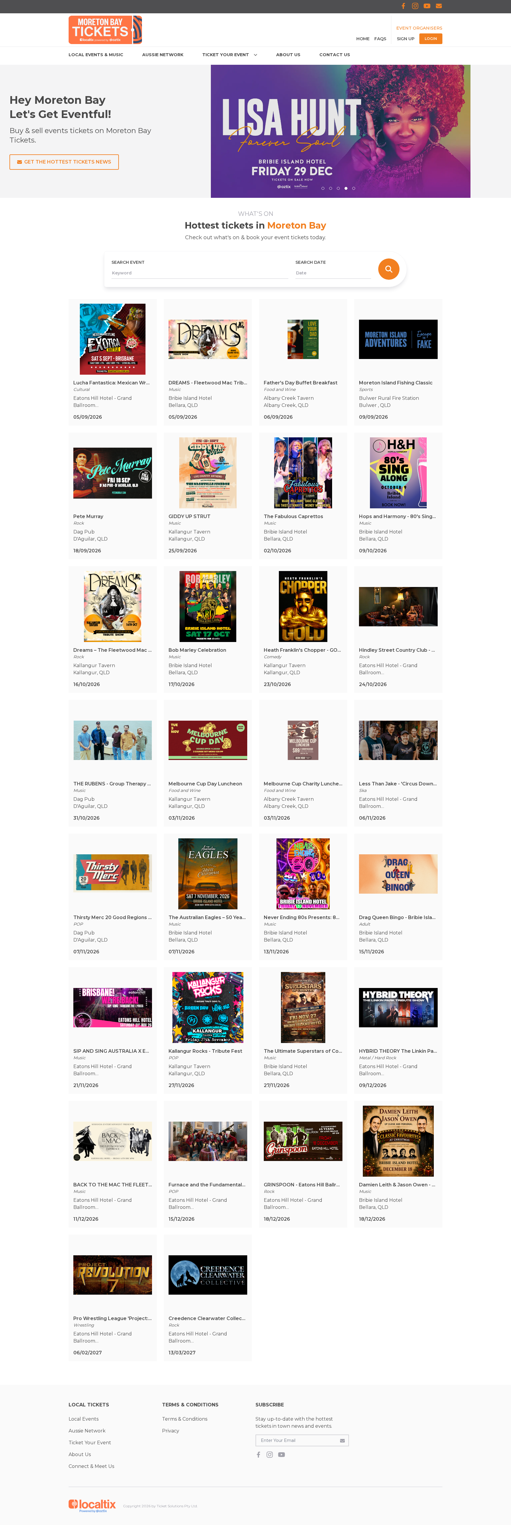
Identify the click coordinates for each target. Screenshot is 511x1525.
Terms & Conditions (184, 1419)
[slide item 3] (338, 188)
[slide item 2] (330, 188)
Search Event (128, 262)
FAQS (380, 38)
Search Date (310, 262)
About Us (80, 1454)
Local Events (83, 1419)
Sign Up (406, 38)
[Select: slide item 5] (353, 188)
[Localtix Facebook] (403, 6)
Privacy (170, 1431)
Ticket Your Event (90, 1442)
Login (431, 38)
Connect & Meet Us (91, 1466)
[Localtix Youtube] (427, 6)
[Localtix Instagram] (415, 6)
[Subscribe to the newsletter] (342, 1440)
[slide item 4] (346, 188)
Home (363, 38)
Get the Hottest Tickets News (67, 162)
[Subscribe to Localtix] (438, 6)
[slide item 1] (322, 188)
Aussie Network (87, 1431)
